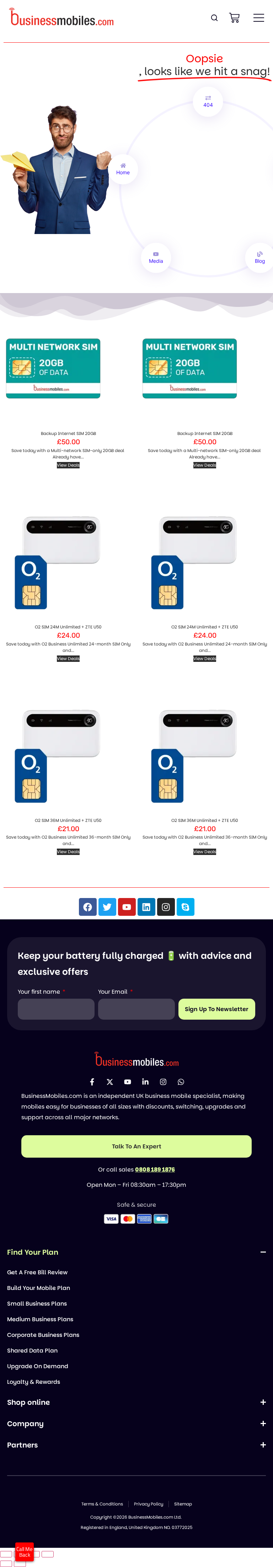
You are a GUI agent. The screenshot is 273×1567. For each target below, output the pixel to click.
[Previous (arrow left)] (6, 1564)
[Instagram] (166, 907)
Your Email (113, 992)
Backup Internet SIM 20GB (68, 433)
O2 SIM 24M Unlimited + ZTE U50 (68, 627)
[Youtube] (127, 907)
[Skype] (185, 907)
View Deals (68, 465)
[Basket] (234, 17)
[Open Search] (214, 18)
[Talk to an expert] (136, 1146)
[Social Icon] (92, 1082)
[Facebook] (88, 907)
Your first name (39, 992)
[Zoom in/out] (6, 1554)
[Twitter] (107, 907)
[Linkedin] (146, 907)
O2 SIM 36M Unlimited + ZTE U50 (68, 820)
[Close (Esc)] (48, 1554)
